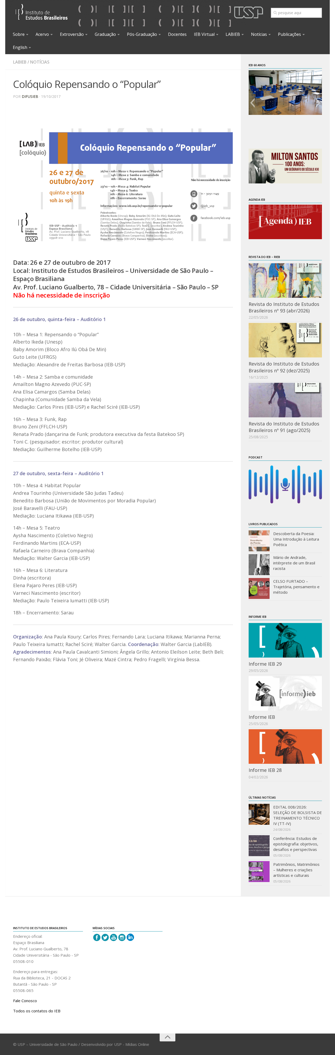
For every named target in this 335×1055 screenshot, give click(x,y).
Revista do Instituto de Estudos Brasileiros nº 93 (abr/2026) (284, 307)
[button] (252, 103)
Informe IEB (262, 717)
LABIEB (233, 34)
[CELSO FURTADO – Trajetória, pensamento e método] (259, 588)
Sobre (19, 34)
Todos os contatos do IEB (36, 1010)
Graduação (105, 34)
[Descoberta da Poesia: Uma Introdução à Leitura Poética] (259, 540)
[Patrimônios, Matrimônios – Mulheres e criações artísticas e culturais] (259, 871)
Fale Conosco (25, 1000)
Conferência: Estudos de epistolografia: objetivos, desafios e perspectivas (295, 844)
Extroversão (72, 34)
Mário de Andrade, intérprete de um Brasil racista (294, 563)
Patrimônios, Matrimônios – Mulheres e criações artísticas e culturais (296, 870)
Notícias (259, 34)
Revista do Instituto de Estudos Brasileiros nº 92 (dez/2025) (284, 367)
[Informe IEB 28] (285, 746)
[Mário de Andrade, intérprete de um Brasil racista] (259, 564)
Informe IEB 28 (265, 770)
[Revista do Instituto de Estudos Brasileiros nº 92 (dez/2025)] (285, 340)
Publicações (289, 34)
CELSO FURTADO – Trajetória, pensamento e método (296, 587)
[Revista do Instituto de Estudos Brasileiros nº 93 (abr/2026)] (285, 280)
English (20, 47)
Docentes (177, 34)
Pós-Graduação (142, 34)
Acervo (42, 34)
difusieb (30, 96)
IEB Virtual (204, 34)
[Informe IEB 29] (285, 640)
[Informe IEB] (285, 693)
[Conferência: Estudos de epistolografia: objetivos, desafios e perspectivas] (259, 845)
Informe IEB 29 (265, 664)
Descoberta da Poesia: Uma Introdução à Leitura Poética (296, 539)
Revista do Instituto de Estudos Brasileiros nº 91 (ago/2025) (284, 426)
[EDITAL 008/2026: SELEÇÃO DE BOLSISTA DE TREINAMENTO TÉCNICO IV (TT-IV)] (259, 814)
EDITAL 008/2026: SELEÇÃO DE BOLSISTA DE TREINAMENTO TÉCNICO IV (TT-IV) (297, 815)
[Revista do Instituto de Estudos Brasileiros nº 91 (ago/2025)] (285, 400)
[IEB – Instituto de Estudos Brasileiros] (41, 14)
